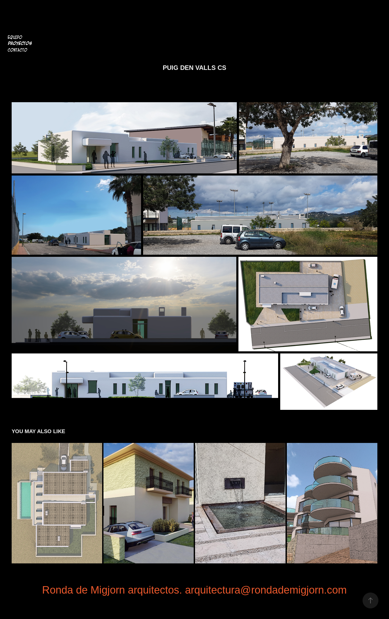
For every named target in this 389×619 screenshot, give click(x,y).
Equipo (15, 37)
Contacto (17, 50)
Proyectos (20, 43)
